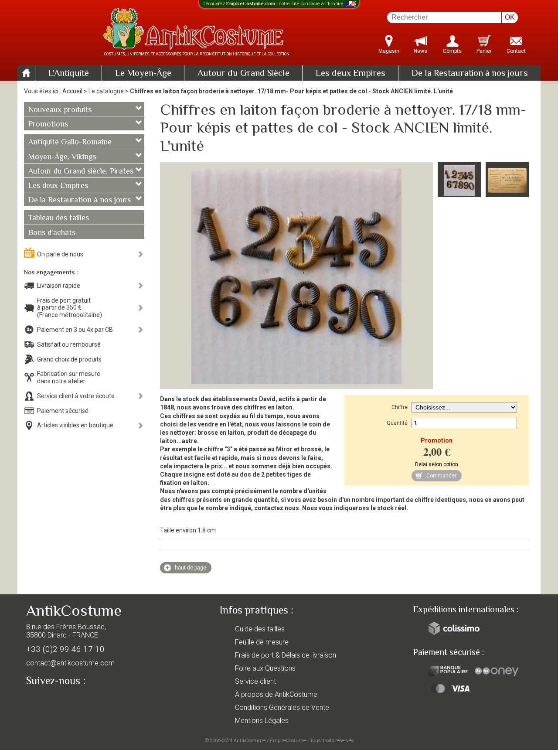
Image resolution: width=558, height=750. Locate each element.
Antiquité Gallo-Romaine (70, 142)
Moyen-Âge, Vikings (62, 157)
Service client (255, 681)
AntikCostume (249, 740)
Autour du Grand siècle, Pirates (80, 172)
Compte (452, 51)
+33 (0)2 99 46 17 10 (65, 649)
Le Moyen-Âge (143, 74)
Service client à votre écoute (76, 395)
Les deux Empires (350, 74)
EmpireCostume (288, 740)
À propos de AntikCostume (276, 694)
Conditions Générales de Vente (282, 707)
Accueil (72, 91)
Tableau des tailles (58, 218)
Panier (484, 51)
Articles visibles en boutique (75, 425)
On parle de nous (60, 254)
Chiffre (399, 407)
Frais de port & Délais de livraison (285, 655)
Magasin (388, 51)
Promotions (48, 125)
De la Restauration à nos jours (470, 74)
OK (510, 17)
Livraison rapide (58, 285)
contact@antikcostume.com (70, 663)
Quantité (397, 423)
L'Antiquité (68, 74)
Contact (516, 51)
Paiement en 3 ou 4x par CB (75, 329)
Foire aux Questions (265, 668)
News (420, 51)
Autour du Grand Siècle (243, 74)
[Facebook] (47, 701)
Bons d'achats (51, 233)
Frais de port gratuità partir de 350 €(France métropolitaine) (69, 308)
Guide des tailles (260, 629)
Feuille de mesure (262, 642)
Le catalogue (106, 91)
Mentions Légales (262, 720)
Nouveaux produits (60, 110)
